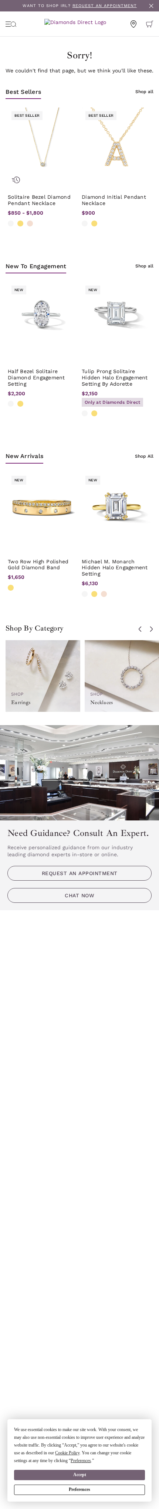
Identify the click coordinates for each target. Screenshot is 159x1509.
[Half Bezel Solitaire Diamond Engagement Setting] (42, 316)
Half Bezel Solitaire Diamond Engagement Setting (36, 377)
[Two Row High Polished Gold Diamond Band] (42, 507)
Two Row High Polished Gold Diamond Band (38, 565)
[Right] (151, 629)
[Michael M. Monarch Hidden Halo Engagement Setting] (116, 507)
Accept (79, 1474)
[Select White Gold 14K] (11, 223)
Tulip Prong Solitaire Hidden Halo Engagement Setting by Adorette (115, 377)
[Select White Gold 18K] (85, 594)
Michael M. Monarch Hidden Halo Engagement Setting (115, 568)
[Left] (140, 629)
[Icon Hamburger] (11, 24)
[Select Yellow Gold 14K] (20, 223)
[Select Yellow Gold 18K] (94, 594)
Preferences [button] (81, 1460)
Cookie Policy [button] (67, 1452)
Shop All (144, 456)
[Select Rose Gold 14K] (30, 223)
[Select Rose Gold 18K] (104, 594)
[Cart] (149, 24)
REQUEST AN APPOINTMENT (104, 5)
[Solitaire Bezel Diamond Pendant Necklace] (42, 142)
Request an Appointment (80, 873)
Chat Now (79, 895)
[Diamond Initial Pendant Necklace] (116, 142)
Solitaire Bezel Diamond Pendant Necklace (39, 200)
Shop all (144, 91)
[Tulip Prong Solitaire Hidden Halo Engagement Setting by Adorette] (116, 316)
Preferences (79, 1489)
